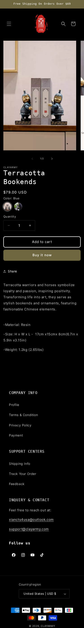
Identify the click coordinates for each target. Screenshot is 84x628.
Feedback (17, 484)
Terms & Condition (23, 415)
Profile (14, 405)
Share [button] (12, 271)
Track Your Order (22, 474)
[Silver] (18, 207)
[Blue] (7, 207)
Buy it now (42, 255)
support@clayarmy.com (29, 529)
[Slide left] (32, 159)
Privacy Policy (20, 425)
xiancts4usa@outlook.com (31, 519)
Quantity (9, 216)
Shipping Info (19, 463)
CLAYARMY (48, 626)
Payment (16, 435)
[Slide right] (52, 159)
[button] (9, 24)
